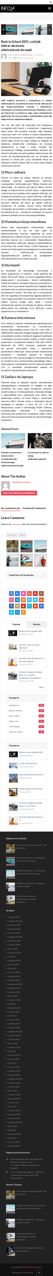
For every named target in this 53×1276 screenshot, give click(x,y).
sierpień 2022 (14, 1039)
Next (22, 535)
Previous (12, 535)
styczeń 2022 (14, 1067)
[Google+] (29, 593)
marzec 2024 (13, 964)
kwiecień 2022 (14, 1055)
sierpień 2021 (14, 1087)
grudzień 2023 (14, 976)
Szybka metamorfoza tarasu (30, 789)
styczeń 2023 (14, 1019)
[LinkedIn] (17, 599)
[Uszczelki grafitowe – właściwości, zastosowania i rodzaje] (26, 546)
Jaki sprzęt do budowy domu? (31, 774)
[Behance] (17, 593)
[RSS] (23, 612)
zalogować (16, 524)
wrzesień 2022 (14, 1035)
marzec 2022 (13, 1059)
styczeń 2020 (14, 1142)
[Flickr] (23, 593)
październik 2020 (15, 1122)
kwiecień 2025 (14, 929)
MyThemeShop (26, 1272)
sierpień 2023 (14, 992)
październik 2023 (15, 984)
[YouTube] (23, 606)
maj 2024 (12, 956)
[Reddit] (35, 606)
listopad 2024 (14, 933)
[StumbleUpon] (41, 599)
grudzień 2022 (14, 1023)
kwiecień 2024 (14, 960)
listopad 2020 (14, 1118)
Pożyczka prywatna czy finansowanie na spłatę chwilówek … (26, 899)
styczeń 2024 (14, 972)
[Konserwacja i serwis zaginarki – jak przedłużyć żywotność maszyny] (12, 546)
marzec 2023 (13, 1012)
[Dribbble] (11, 599)
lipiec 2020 (13, 1126)
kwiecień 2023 (14, 1008)
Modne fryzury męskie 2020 (30, 631)
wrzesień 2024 (14, 941)
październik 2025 (15, 921)
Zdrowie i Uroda (15, 732)
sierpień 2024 (14, 945)
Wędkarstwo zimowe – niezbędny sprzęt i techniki (30, 884)
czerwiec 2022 (14, 1047)
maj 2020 (12, 1130)
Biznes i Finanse (15, 710)
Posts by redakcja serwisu (19, 493)
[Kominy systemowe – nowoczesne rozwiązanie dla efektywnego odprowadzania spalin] (40, 546)
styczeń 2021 (14, 1110)
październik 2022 (15, 1031)
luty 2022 (12, 1063)
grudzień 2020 (14, 1114)
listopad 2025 (14, 917)
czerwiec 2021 (14, 1094)
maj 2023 (12, 1004)
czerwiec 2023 (14, 1000)
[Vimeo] (35, 599)
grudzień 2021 (14, 1071)
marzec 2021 (13, 1102)
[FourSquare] (29, 606)
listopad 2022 (14, 1027)
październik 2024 (15, 937)
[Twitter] (29, 599)
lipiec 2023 (13, 996)
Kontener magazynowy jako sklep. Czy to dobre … (31, 804)
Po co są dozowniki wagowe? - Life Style (27, 1172)
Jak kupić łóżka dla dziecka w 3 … (31, 818)
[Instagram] (41, 593)
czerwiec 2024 (14, 952)
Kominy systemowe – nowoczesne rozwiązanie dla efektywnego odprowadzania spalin (12, 459)
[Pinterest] (35, 593)
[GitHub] (17, 606)
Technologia (14, 726)
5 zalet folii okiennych (28, 763)
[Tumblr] (11, 606)
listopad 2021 (14, 1075)
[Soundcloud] (23, 599)
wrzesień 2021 (14, 1083)
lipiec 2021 (13, 1090)
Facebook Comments (34, 508)
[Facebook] (11, 593)
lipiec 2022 (13, 1043)
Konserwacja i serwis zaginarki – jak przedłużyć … (31, 846)
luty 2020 (12, 1138)
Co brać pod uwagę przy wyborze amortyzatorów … (30, 1249)
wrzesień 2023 (14, 988)
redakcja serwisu (26, 55)
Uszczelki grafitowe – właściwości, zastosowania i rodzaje (30, 859)
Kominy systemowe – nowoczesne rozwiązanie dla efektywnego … (31, 872)
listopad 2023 (14, 980)
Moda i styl (13, 721)
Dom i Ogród (14, 716)
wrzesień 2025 (14, 925)
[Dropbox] (41, 606)
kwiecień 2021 (14, 1098)
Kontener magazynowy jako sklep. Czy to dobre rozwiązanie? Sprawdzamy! (30, 675)
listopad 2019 (14, 1146)
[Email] (17, 612)
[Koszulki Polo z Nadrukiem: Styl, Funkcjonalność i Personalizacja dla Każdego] (40, 560)
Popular (16, 624)
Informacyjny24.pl (34, 1267)
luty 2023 (12, 1016)
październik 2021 (15, 1079)
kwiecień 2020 (14, 1134)
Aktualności (14, 705)
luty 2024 (12, 968)
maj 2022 (12, 1051)
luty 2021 (12, 1106)
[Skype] (11, 612)
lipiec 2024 (13, 948)
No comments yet (10, 508)
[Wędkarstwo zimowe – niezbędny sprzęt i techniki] (12, 560)
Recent (36, 624)
